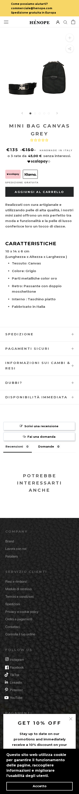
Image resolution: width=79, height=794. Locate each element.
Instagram (17, 659)
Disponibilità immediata (36, 397)
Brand (9, 541)
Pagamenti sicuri (27, 348)
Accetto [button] (40, 786)
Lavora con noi (15, 548)
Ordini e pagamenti (18, 619)
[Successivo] (57, 113)
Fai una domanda (41, 436)
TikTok (15, 674)
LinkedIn (16, 682)
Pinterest (16, 689)
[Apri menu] (6, 22)
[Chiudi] (70, 719)
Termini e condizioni (19, 596)
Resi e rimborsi (16, 581)
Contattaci (12, 626)
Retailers (11, 556)
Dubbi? (13, 383)
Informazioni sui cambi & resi (37, 365)
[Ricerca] (65, 22)
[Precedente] (22, 113)
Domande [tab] (46, 446)
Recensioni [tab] (14, 446)
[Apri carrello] (73, 22)
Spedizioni (12, 604)
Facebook (17, 667)
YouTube (16, 697)
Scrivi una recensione (41, 426)
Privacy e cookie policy (21, 611)
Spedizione (19, 334)
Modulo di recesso (18, 588)
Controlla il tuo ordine (20, 634)
